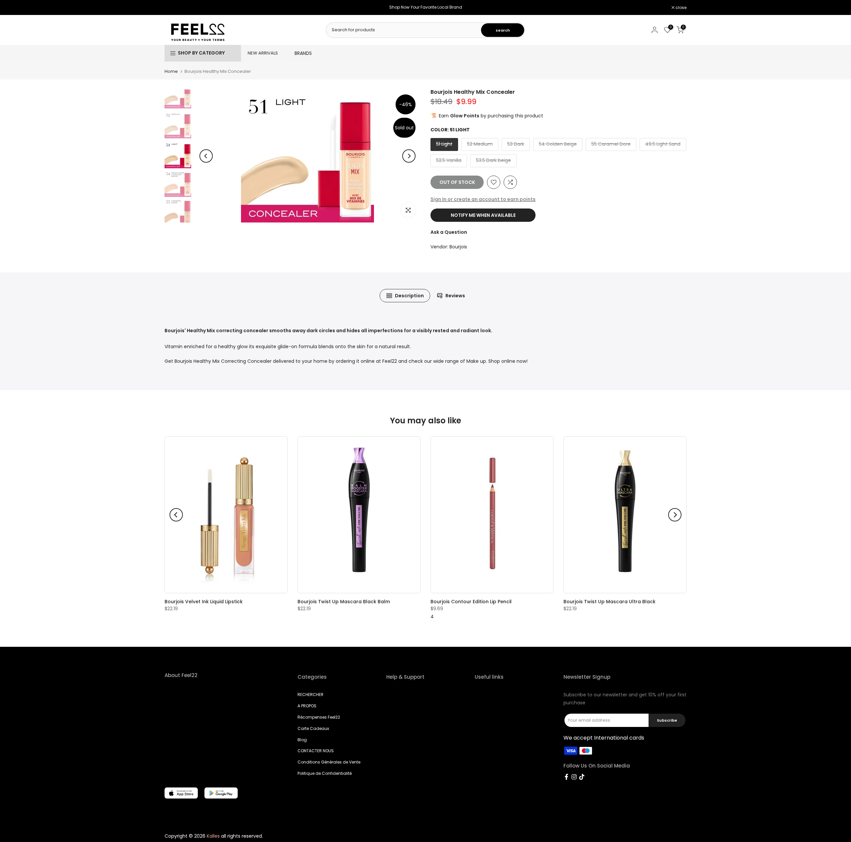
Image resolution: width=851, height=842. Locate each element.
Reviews (455, 295)
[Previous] (206, 156)
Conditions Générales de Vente (329, 762)
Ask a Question (448, 232)
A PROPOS (307, 706)
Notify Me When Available (483, 215)
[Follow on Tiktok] (582, 777)
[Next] (409, 156)
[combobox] (404, 30)
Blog (302, 740)
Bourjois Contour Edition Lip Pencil (471, 602)
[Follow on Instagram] (574, 777)
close (174, 8)
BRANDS (303, 53)
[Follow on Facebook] (566, 777)
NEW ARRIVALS (263, 53)
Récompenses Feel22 (319, 717)
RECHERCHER (310, 694)
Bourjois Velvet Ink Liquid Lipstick (204, 602)
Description (409, 295)
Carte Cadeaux (313, 728)
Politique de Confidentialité (325, 773)
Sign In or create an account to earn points (483, 199)
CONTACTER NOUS (316, 751)
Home (171, 71)
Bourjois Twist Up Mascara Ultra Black (609, 602)
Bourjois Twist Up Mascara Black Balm (344, 602)
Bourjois (458, 246)
